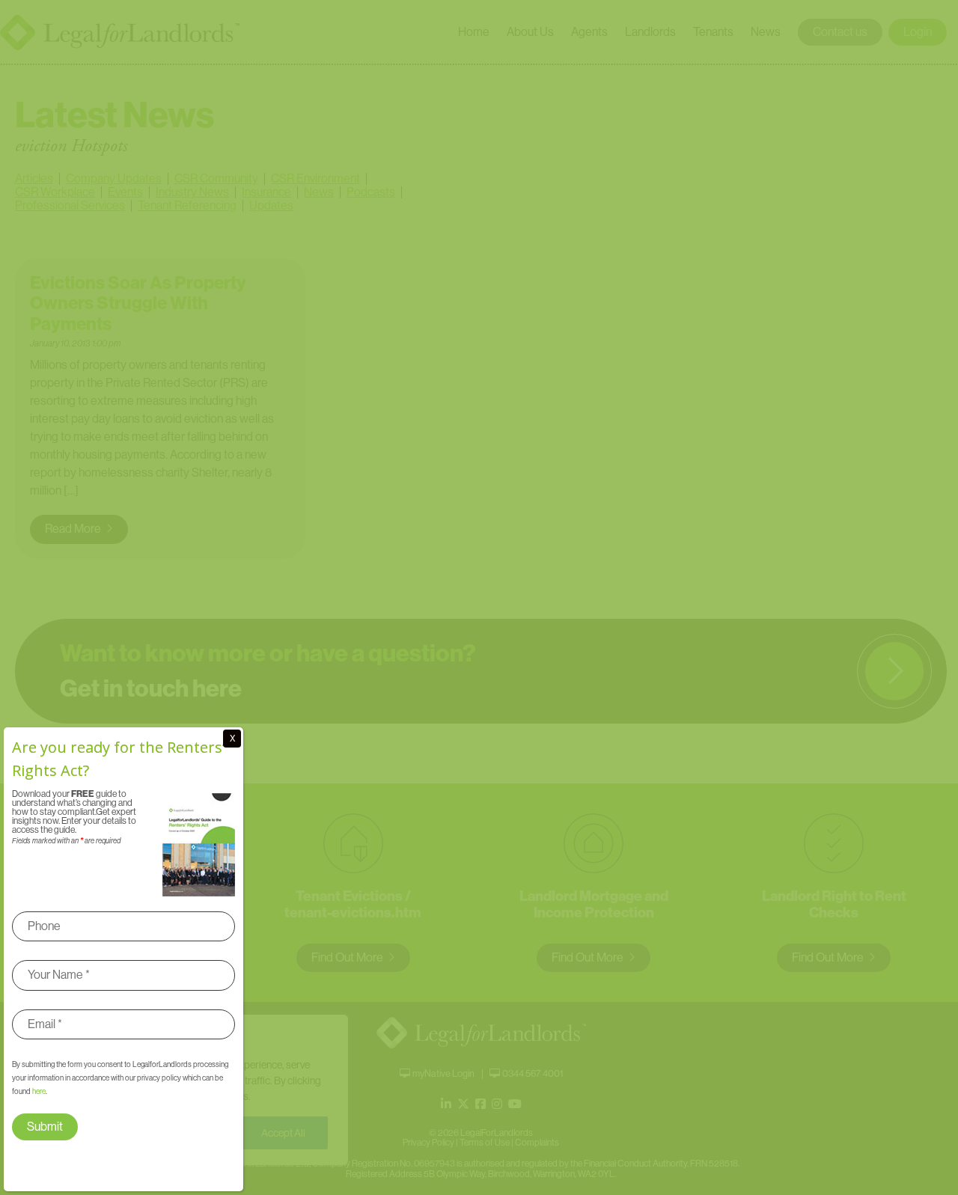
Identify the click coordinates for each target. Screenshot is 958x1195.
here (39, 1091)
